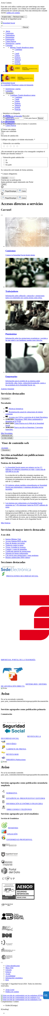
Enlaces (8, 972)
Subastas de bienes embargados (16, 553)
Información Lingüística (14, 978)
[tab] (9, 190)
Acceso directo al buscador (12, 116)
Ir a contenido (6, 85)
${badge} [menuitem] (11, 1005)
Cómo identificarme (12, 966)
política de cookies (13, 13)
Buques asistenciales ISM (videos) (17, 557)
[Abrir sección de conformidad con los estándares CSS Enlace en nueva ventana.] (21, 1000)
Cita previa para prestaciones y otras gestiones (21, 555)
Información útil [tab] (7, 435)
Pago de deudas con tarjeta (15, 543)
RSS (7, 980)
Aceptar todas (6, 17)
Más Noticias (5, 523)
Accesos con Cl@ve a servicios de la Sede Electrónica (28, 417)
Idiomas (22, 47)
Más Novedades (7, 433)
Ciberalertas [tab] (6, 450)
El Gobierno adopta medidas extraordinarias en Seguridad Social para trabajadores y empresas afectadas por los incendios (26, 487)
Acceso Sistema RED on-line (16, 541)
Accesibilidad (10, 976)
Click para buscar (30, 118)
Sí (6, 160)
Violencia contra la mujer (14, 545)
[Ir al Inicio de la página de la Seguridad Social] (8, 23)
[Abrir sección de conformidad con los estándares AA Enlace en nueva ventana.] (20, 998)
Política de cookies (12, 992)
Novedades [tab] (5, 398)
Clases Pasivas (10, 41)
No (7, 162)
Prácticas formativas (16, 409)
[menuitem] (26, 1013)
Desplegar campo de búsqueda (22, 85)
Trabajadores (10, 35)
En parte (9, 165)
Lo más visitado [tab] (7, 438)
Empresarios (9, 39)
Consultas (9, 45)
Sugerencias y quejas (13, 43)
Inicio (7, 31)
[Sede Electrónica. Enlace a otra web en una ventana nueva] (16, 570)
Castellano (22, 95)
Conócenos (9, 33)
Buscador (26, 116)
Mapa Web (9, 968)
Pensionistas (9, 37)
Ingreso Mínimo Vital (13, 539)
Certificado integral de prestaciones (18, 551)
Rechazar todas (18, 17)
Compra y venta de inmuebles (16, 549)
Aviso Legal (9, 990)
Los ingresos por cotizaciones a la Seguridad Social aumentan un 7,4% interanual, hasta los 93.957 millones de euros (26, 505)
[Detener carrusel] (2, 962)
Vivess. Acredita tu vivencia (15, 547)
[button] (24, 130)
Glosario (8, 970)
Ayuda (7, 974)
